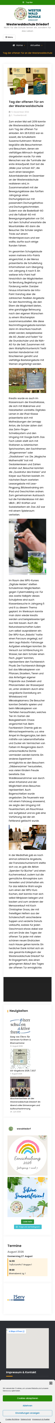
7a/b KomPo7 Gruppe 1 (20, 1264)
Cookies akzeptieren (27, 1398)
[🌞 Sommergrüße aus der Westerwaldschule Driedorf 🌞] (27, 1197)
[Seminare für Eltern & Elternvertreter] (20, 1028)
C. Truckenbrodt (19, 115)
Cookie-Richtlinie (12, 1419)
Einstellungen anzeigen (27, 1413)
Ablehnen (27, 1405)
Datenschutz (26, 1419)
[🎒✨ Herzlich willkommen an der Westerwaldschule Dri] (27, 1155)
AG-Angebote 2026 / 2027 (23, 1070)
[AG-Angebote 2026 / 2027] (20, 1059)
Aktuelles (35, 45)
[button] (51, 1383)
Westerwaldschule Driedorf (27, 24)
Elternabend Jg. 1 (17, 1273)
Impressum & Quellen (41, 1419)
